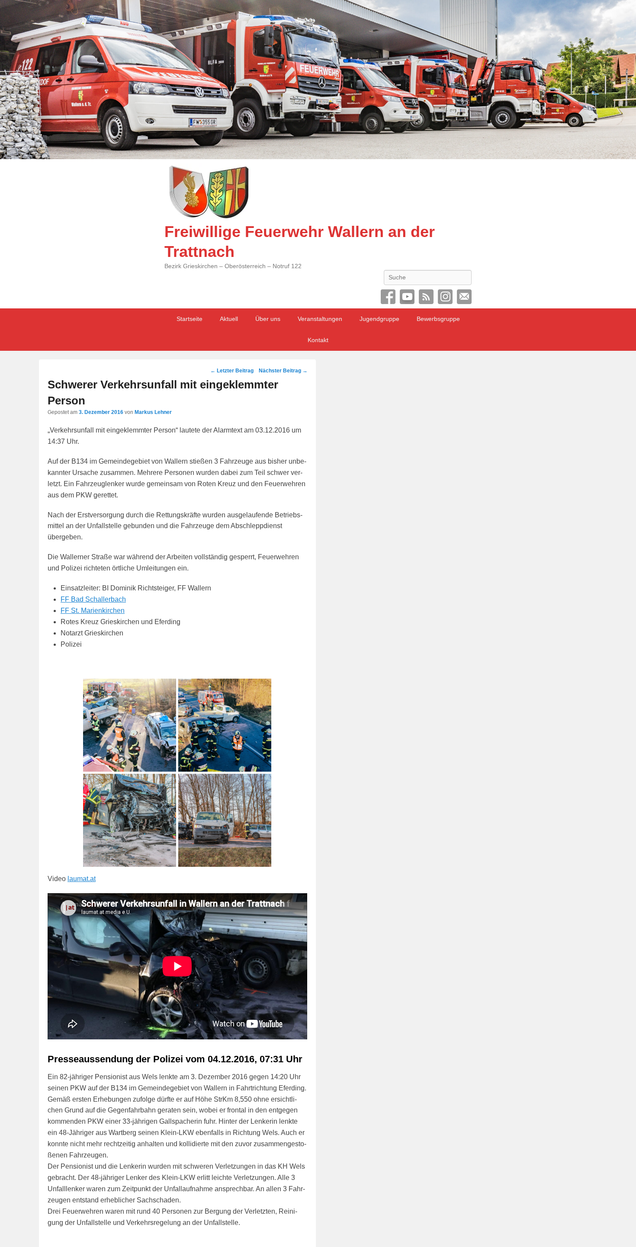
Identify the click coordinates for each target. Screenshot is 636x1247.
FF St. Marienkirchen (93, 610)
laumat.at (81, 878)
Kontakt (318, 340)
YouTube (407, 296)
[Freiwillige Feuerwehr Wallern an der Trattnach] (318, 79)
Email (464, 296)
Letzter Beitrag (232, 371)
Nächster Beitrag (283, 371)
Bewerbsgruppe (438, 318)
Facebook (388, 296)
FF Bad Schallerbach (93, 599)
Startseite (189, 318)
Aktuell (229, 318)
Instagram (445, 296)
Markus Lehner (153, 412)
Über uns (267, 318)
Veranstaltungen (320, 318)
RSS (426, 296)
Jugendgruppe (379, 318)
